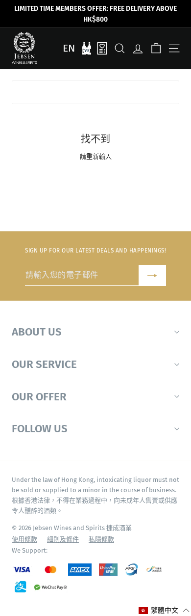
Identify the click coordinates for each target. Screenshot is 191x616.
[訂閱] (152, 275)
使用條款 (24, 539)
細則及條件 (63, 539)
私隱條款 (101, 539)
